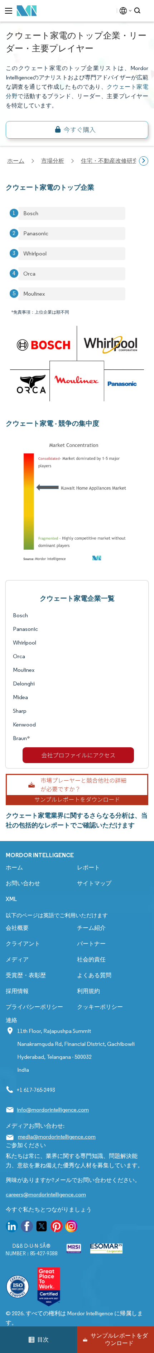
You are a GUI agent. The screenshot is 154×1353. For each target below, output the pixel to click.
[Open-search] (138, 11)
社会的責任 (91, 959)
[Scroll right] (143, 161)
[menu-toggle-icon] (8, 11)
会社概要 (17, 927)
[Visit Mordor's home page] (26, 11)
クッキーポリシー (100, 1006)
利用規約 (88, 991)
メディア (17, 959)
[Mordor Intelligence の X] (41, 1227)
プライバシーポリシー (34, 1006)
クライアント (23, 943)
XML (11, 899)
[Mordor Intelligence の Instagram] (71, 1227)
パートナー (91, 943)
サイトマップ (94, 883)
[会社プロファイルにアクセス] (78, 755)
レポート (88, 867)
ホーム (14, 867)
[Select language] (124, 11)
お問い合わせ (23, 883)
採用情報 (17, 991)
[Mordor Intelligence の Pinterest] (56, 1227)
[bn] (77, 130)
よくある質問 (94, 975)
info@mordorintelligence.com (53, 1109)
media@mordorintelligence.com (57, 1136)
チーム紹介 (91, 927)
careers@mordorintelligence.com (46, 1194)
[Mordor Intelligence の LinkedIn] (12, 1227)
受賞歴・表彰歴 (26, 975)
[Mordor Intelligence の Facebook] (27, 1227)
